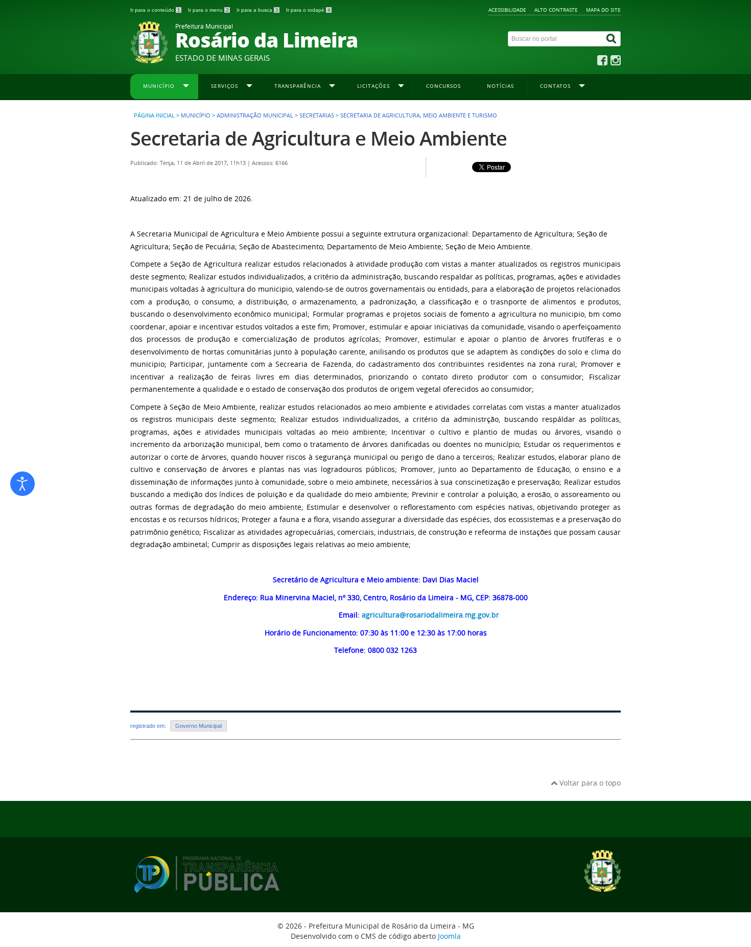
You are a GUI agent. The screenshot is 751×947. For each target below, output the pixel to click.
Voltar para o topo (589, 783)
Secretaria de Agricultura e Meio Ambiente (318, 138)
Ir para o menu (208, 10)
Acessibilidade (507, 9)
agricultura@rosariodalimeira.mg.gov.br (430, 615)
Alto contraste (556, 9)
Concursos (443, 85)
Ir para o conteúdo (155, 10)
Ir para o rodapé (308, 10)
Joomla (449, 936)
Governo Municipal (198, 726)
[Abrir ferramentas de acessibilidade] (22, 483)
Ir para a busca (257, 10)
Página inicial (154, 115)
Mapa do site (603, 9)
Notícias (500, 85)
